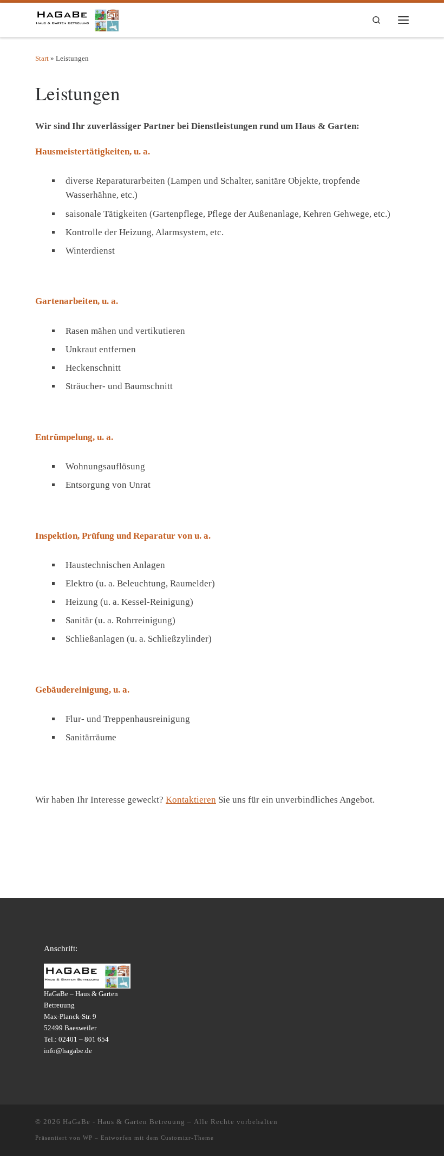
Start (42, 58)
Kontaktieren (191, 800)
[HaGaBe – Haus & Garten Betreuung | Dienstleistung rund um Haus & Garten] (77, 17)
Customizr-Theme (187, 1137)
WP (88, 1137)
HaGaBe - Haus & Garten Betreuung (124, 1122)
